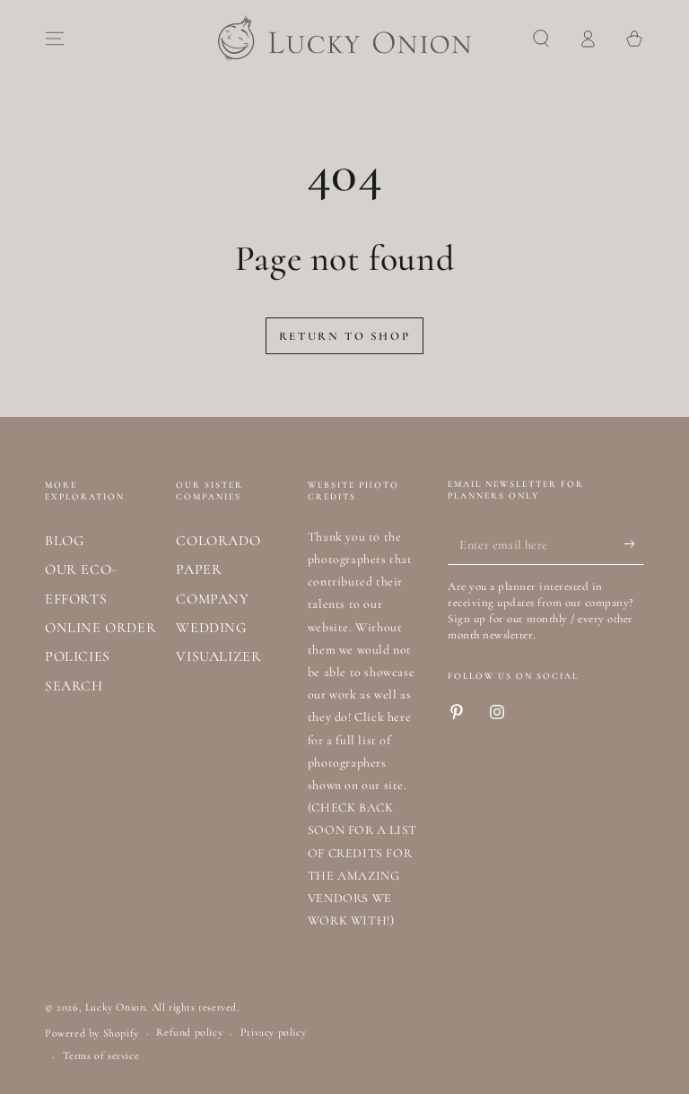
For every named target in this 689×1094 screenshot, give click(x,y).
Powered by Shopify (92, 1033)
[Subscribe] (634, 544)
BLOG (64, 541)
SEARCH (74, 686)
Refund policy (189, 1032)
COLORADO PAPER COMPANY (218, 570)
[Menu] (54, 38)
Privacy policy (273, 1032)
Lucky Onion (115, 1007)
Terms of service (101, 1055)
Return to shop (344, 336)
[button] (541, 38)
